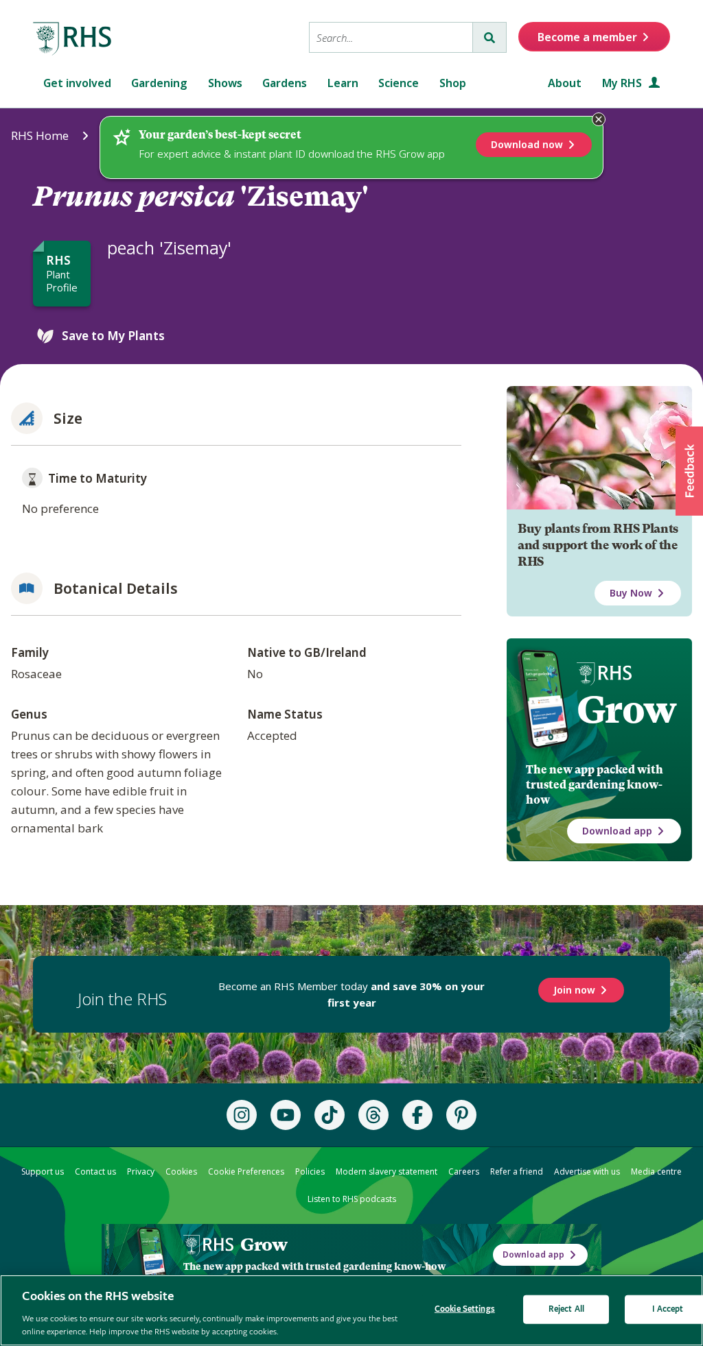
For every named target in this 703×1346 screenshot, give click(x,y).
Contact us (95, 1171)
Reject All (566, 1309)
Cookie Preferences (246, 1171)
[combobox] (391, 37)
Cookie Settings (465, 1309)
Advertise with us (587, 1171)
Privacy (140, 1171)
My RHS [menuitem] (623, 83)
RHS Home (40, 135)
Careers (463, 1171)
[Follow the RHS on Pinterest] (461, 1115)
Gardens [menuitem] (284, 83)
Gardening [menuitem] (159, 83)
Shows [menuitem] (225, 83)
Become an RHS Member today (351, 994)
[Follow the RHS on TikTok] (329, 1115)
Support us (42, 1171)
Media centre (656, 1171)
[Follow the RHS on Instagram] (242, 1115)
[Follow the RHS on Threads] (373, 1115)
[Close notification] (599, 119)
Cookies (181, 1171)
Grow (626, 710)
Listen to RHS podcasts (352, 1199)
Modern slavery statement (386, 1171)
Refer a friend (516, 1171)
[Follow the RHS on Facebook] (417, 1115)
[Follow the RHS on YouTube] (285, 1115)
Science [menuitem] (398, 83)
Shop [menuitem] (452, 83)
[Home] (73, 39)
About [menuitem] (564, 83)
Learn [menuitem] (342, 83)
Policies (310, 1171)
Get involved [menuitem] (77, 83)
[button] (689, 471)
